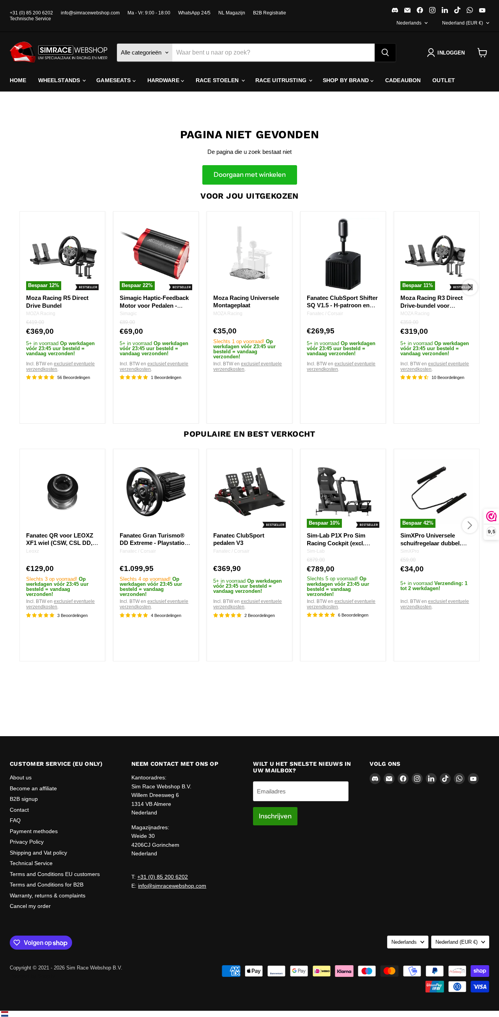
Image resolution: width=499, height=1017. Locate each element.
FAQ (15, 820)
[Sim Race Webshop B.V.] (58, 52)
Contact (19, 810)
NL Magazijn (231, 13)
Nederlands (408, 23)
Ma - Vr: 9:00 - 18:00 (148, 13)
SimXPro (409, 551)
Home (18, 80)
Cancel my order (30, 906)
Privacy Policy (27, 842)
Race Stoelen (218, 80)
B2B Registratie (269, 13)
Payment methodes (34, 831)
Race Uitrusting (281, 80)
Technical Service (31, 863)
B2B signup (24, 799)
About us (21, 777)
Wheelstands (60, 80)
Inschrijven (275, 816)
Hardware (164, 80)
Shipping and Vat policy (38, 853)
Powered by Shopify (32, 976)
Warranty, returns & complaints (47, 895)
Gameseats (114, 80)
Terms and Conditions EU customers (55, 874)
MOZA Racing (40, 313)
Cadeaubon (403, 80)
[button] (447, 52)
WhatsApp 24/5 (194, 13)
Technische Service (30, 18)
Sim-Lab (316, 551)
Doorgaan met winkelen (250, 174)
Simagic (128, 313)
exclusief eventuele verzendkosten (60, 366)
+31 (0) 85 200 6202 (31, 13)
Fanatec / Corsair (325, 313)
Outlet (443, 80)
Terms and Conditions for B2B (46, 884)
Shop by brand (346, 80)
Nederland (462, 23)
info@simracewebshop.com (90, 13)
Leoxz (32, 551)
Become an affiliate (33, 788)
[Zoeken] (385, 53)
